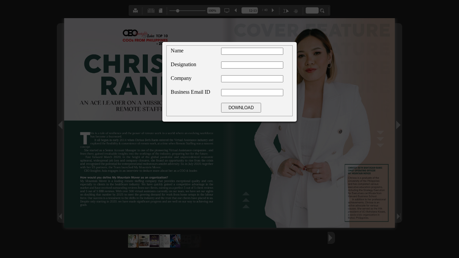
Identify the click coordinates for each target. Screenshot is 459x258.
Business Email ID (190, 92)
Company (181, 78)
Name (177, 50)
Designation (183, 64)
